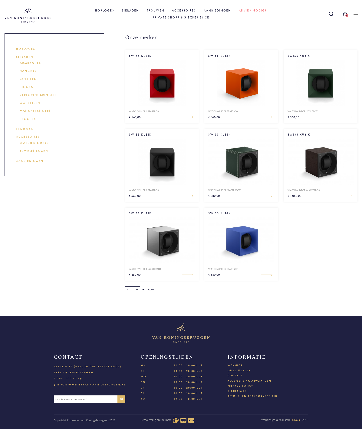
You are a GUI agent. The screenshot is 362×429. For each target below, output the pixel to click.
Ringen (27, 87)
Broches (28, 119)
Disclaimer (237, 391)
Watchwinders (34, 143)
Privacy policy (240, 385)
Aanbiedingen (217, 10)
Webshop (235, 365)
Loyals (296, 420)
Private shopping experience (181, 17)
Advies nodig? (253, 10)
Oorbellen (30, 103)
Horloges (104, 10)
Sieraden (130, 10)
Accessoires (184, 10)
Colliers (28, 79)
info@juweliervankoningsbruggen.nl (91, 384)
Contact (235, 375)
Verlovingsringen (38, 95)
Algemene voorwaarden (249, 380)
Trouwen (155, 10)
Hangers (28, 71)
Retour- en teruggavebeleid (253, 396)
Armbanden (31, 63)
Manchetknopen (36, 111)
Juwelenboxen (34, 151)
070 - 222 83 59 (69, 378)
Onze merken (239, 370)
